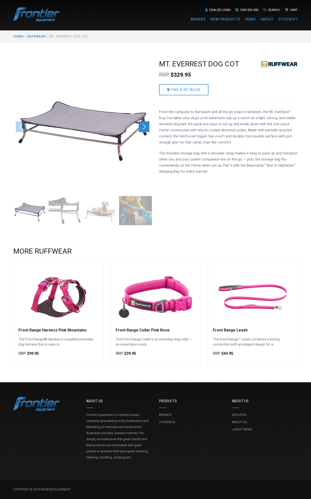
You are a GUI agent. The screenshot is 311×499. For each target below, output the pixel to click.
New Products (226, 19)
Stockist (288, 19)
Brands (198, 19)
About (267, 19)
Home (18, 36)
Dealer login (220, 10)
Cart (293, 10)
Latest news (242, 429)
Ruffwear (36, 36)
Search (273, 10)
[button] (144, 126)
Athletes (239, 415)
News (250, 19)
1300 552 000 (248, 10)
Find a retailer (185, 90)
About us (239, 422)
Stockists (167, 422)
